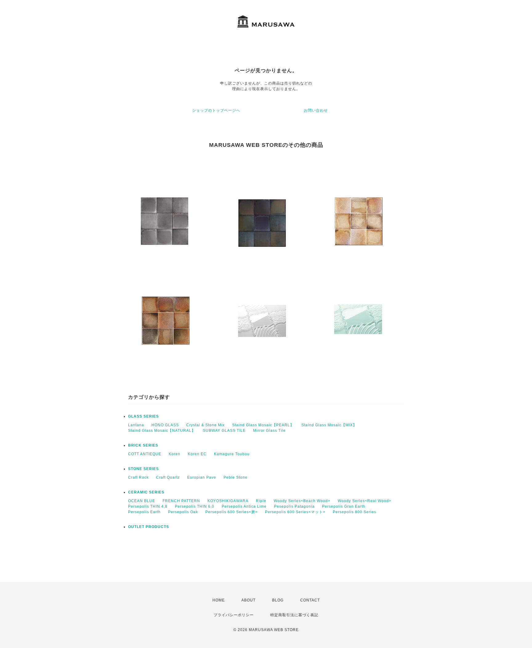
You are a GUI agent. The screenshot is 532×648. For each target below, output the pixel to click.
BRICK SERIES (143, 445)
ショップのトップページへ (216, 110)
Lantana (136, 425)
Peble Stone (236, 477)
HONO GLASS (165, 425)
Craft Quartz (168, 477)
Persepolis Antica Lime (244, 506)
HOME (218, 600)
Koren (174, 454)
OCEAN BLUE (141, 501)
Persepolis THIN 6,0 (194, 506)
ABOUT (248, 600)
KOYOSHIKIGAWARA (228, 501)
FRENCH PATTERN (181, 501)
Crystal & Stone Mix (205, 425)
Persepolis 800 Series (354, 512)
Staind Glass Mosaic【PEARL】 (263, 425)
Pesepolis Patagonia (294, 506)
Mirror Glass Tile (269, 430)
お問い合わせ (316, 110)
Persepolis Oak (183, 512)
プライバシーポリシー (234, 615)
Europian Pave (201, 477)
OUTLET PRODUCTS (148, 527)
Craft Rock (138, 477)
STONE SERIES (143, 469)
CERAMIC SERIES (146, 492)
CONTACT (310, 600)
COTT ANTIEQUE (144, 454)
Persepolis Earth (144, 512)
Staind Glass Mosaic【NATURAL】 (161, 430)
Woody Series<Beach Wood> (302, 501)
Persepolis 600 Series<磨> (231, 512)
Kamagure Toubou (232, 454)
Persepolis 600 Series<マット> (295, 512)
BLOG (278, 600)
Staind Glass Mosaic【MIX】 (329, 425)
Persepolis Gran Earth (343, 506)
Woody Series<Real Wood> (364, 501)
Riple (261, 501)
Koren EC (197, 454)
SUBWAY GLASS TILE (224, 430)
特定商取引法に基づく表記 (294, 615)
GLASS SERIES (143, 416)
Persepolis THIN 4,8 (147, 506)
